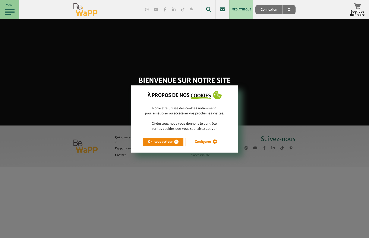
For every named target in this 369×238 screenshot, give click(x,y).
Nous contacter (222, 9)
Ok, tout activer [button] (160, 142)
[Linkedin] (174, 9)
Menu (9, 5)
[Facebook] (165, 9)
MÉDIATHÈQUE (241, 9)
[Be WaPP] (85, 9)
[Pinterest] (192, 9)
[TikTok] (183, 9)
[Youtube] (156, 9)
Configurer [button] (203, 142)
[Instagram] (147, 9)
